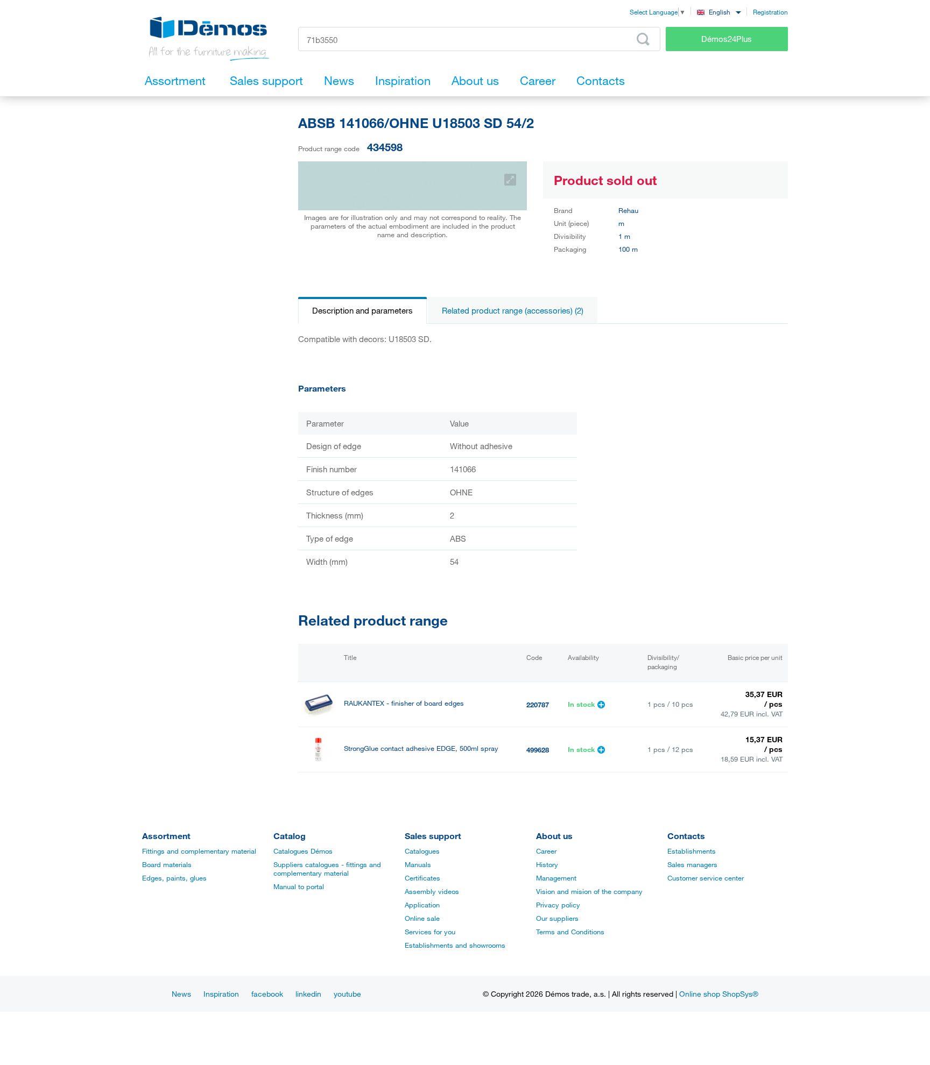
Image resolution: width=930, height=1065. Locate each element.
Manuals (418, 864)
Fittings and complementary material (199, 851)
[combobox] (718, 11)
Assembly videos (432, 891)
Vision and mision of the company (589, 891)
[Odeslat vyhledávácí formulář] (643, 39)
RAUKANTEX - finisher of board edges (404, 703)
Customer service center (705, 878)
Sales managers (692, 864)
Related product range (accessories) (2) (512, 310)
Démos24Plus (726, 39)
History (547, 864)
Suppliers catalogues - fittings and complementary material (327, 868)
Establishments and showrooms (455, 945)
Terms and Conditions (570, 931)
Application (422, 904)
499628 (537, 750)
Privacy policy (558, 904)
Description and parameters (362, 310)
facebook (267, 993)
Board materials (167, 864)
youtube (347, 993)
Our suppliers (557, 918)
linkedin (308, 993)
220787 (537, 704)
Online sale (422, 918)
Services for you (430, 931)
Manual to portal (298, 886)
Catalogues (422, 851)
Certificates (422, 878)
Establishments (691, 851)
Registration (770, 12)
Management (556, 878)
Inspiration (221, 993)
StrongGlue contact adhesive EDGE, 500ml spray (421, 748)
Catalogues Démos (303, 851)
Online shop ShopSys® (718, 993)
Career (546, 851)
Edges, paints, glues (174, 878)
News (181, 993)
